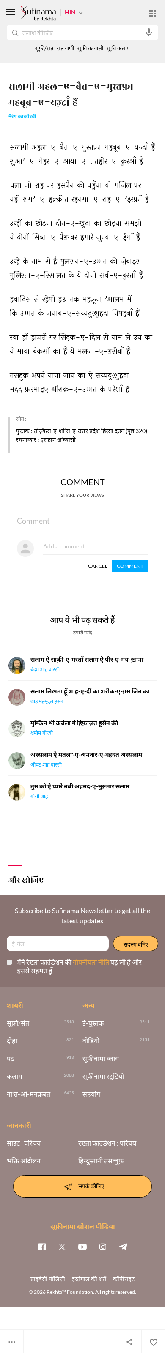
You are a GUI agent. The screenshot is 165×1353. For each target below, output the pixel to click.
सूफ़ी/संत (44, 48)
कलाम (14, 1076)
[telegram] (123, 1246)
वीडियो (90, 1040)
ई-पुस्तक (93, 1023)
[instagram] (103, 1246)
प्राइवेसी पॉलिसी (47, 1278)
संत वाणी (65, 48)
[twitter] (62, 1246)
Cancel (97, 566)
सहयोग (91, 1094)
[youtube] (82, 1246)
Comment (130, 566)
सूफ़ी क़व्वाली (90, 48)
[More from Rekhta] (152, 13)
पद (10, 1058)
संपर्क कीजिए (91, 1185)
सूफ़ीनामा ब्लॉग (100, 1058)
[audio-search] (149, 32)
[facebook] (42, 1246)
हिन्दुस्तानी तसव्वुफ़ (101, 1160)
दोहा (12, 1040)
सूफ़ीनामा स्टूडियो (103, 1076)
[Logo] (38, 14)
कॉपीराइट (124, 1278)
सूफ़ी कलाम (118, 48)
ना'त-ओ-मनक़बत (28, 1094)
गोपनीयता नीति (91, 962)
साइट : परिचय (24, 1143)
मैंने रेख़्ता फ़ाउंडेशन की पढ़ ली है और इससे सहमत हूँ (79, 966)
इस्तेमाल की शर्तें (89, 1278)
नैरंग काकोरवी (22, 117)
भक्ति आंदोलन (24, 1160)
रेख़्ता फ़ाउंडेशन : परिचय (107, 1143)
